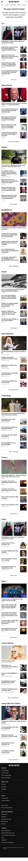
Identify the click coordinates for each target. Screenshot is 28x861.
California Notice (5, 800)
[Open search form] (26, 1)
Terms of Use (4, 805)
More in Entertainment (13, 389)
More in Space (13, 637)
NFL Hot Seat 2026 (6, 775)
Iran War (7, 5)
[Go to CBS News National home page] (14, 1)
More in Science (13, 513)
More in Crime (13, 575)
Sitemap (3, 823)
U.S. (2, 5)
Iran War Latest (5, 773)
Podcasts (3, 816)
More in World (14, 328)
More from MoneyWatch (13, 141)
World (19, 5)
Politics (23, 5)
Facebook (3, 786)
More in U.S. (13, 79)
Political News (4, 770)
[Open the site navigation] (5, 1)
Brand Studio (4, 821)
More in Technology (13, 451)
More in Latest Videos (13, 759)
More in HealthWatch (13, 266)
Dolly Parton (13, 5)
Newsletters (4, 814)
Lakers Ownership (5, 777)
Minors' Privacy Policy (6, 807)
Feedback (3, 840)
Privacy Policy (4, 798)
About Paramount (5, 830)
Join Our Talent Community (8, 835)
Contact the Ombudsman (7, 842)
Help (2, 837)
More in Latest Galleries (13, 697)
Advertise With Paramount (8, 833)
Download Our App (6, 819)
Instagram (3, 789)
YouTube (3, 784)
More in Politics (13, 204)
